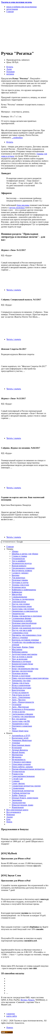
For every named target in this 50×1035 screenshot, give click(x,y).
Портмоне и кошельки (22, 726)
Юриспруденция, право (22, 805)
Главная (10, 546)
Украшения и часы (20, 723)
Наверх (9, 1027)
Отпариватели (18, 558)
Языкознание (18, 807)
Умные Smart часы (20, 731)
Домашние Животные (22, 740)
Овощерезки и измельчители (25, 611)
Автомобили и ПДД (21, 735)
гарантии (10, 1014)
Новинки (10, 814)
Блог (8, 819)
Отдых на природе (20, 692)
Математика (17, 755)
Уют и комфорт (19, 561)
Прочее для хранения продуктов (26, 628)
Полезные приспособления (24, 623)
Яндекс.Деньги (27, 1000)
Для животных (18, 578)
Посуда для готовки (21, 604)
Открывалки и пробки (22, 621)
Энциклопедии (19, 802)
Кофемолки (17, 592)
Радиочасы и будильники (23, 709)
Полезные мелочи (20, 673)
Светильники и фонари (22, 714)
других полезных (17, 207)
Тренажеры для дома (21, 680)
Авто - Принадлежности (23, 702)
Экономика (17, 800)
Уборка (15, 551)
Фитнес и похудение (21, 676)
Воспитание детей (20, 738)
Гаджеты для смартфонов (23, 716)
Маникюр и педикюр (21, 661)
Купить (9, 67)
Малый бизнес (18, 752)
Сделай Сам (17, 779)
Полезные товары (20, 580)
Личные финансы (20, 750)
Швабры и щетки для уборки (25, 554)
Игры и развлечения (21, 685)
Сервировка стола (20, 633)
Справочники (18, 788)
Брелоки (15, 575)
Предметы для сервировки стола (26, 635)
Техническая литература (23, 790)
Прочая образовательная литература (28, 769)
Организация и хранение (23, 568)
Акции (9, 817)
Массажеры (17, 649)
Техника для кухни (20, 585)
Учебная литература (21, 793)
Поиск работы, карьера (22, 767)
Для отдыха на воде (21, 695)
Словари (16, 781)
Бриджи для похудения (22, 671)
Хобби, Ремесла (19, 795)
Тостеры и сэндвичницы (23, 599)
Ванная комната (19, 566)
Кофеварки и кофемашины (24, 589)
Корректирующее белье (22, 664)
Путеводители (18, 771)
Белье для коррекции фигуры (25, 668)
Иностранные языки (21, 745)
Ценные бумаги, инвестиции (25, 798)
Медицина (16, 757)
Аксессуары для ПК (21, 721)
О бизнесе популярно (21, 762)
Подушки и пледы (20, 582)
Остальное (16, 704)
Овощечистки (18, 613)
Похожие (10, 71)
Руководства (17, 774)
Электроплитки (19, 601)
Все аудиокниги (13, 812)
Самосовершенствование (23, 776)
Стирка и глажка (19, 556)
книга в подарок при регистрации (21, 7)
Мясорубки (17, 594)
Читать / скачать (13, 290)
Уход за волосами (19, 659)
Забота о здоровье (20, 637)
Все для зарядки (19, 719)
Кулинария (17, 747)
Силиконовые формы (21, 618)
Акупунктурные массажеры (24, 654)
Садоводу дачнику (20, 573)
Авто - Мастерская (20, 707)
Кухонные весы (19, 587)
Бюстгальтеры (18, 666)
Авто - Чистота (18, 700)
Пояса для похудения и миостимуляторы (30, 678)
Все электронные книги (17, 810)
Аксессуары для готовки (23, 609)
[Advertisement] (18, 31)
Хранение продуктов (21, 625)
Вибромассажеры (20, 652)
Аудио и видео (18, 712)
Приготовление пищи (22, 606)
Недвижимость (18, 759)
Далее (9, 69)
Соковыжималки (19, 597)
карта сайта (11, 1016)
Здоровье (16, 743)
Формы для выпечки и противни (27, 616)
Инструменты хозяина (22, 570)
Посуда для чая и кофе (22, 630)
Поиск (9, 822)
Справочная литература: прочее (26, 786)
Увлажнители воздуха (22, 563)
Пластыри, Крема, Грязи (23, 647)
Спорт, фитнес (18, 783)
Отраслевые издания (21, 764)
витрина (10, 74)
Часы (14, 728)
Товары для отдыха (20, 683)
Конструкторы (18, 690)
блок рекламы (23, 205)
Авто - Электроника (21, 697)
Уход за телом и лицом (22, 656)
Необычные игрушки (21, 688)
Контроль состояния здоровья (25, 640)
